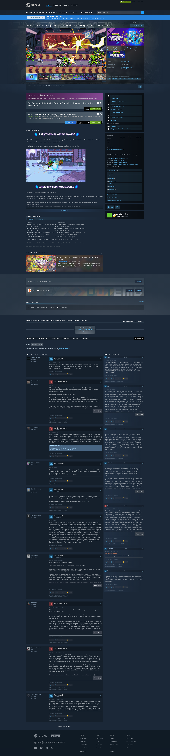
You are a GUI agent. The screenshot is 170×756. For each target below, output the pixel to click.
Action (109, 78)
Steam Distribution (85, 748)
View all (141, 301)
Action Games (37, 23)
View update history (112, 195)
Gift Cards (82, 751)
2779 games (34, 649)
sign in (133, 1)
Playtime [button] (75, 338)
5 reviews (33, 429)
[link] (83, 122)
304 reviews (34, 464)
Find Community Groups (114, 200)
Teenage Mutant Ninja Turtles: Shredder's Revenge (66, 23)
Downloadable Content (88, 23)
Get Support (130, 745)
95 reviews (33, 361)
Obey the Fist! (35, 381)
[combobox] (119, 12)
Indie (120, 78)
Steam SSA (83, 741)
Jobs (98, 741)
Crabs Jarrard (35, 427)
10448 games (34, 382)
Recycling (99, 748)
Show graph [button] (138, 338)
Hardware (99, 745)
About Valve (100, 738)
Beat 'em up (130, 78)
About (67, 5)
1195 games (34, 557)
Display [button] (84, 338)
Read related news (112, 197)
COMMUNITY (58, 5)
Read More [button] (97, 411)
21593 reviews (34, 384)
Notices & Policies (115, 745)
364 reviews (34, 559)
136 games (33, 604)
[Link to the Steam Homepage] (33, 7)
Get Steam (130, 738)
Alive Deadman (35, 462)
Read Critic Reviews (121, 216)
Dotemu (123, 69)
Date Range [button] (65, 338)
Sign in (29, 86)
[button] (29, 12)
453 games (33, 359)
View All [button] (99, 253)
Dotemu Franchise (47, 23)
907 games (33, 491)
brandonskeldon (36, 515)
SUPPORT (74, 5)
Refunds (112, 751)
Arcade (136, 78)
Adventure (114, 78)
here (58, 307)
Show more (58, 118)
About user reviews (128, 321)
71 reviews (33, 606)
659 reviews (34, 651)
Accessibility (113, 741)
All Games (29, 23)
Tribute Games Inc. (126, 67)
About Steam (83, 738)
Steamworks (83, 745)
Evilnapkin (34, 555)
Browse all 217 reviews (64, 726)
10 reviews (33, 698)
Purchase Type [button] (43, 338)
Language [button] (55, 338)
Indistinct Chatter (36, 694)
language (139, 1)
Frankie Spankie (36, 648)
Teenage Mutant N (47, 118)
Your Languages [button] (36, 344)
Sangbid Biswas (36, 489)
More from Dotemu (40, 290)
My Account (130, 748)
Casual (124, 78)
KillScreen (34, 602)
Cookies (112, 748)
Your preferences (139, 321)
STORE (49, 5)
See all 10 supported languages (115, 149)
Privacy (112, 738)
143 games (33, 696)
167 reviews (34, 492)
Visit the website (112, 170)
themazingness (35, 357)
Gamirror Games (131, 69)
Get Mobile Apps (131, 741)
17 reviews (33, 517)
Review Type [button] (30, 338)
